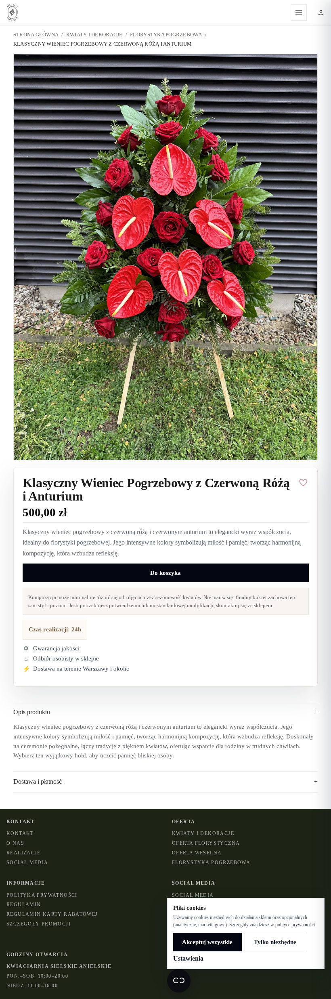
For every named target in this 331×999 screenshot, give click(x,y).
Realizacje (23, 852)
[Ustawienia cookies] (179, 981)
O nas (15, 843)
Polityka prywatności (42, 895)
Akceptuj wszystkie (207, 941)
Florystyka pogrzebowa (166, 35)
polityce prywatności (295, 924)
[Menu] (299, 12)
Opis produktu (165, 712)
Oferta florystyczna (206, 843)
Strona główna (36, 35)
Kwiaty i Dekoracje (94, 35)
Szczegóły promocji (38, 923)
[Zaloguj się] (321, 12)
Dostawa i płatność (165, 781)
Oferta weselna (197, 852)
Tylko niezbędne (275, 941)
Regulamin (23, 904)
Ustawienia (188, 958)
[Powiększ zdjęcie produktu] (165, 257)
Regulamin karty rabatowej (52, 914)
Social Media (27, 862)
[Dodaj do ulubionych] (303, 482)
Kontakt (20, 833)
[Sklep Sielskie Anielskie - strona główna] (145, 12)
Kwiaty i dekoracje (203, 833)
